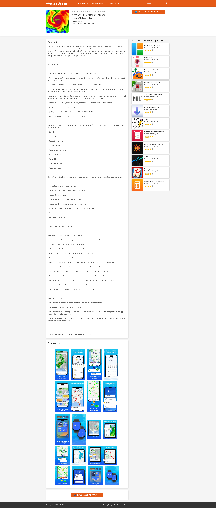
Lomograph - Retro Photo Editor (154, 144)
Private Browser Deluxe (151, 107)
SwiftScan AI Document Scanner (154, 132)
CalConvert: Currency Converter (154, 181)
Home (73, 11)
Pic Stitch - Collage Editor (152, 45)
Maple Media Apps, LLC (83, 18)
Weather (80, 11)
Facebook (117, 505)
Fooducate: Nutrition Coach (152, 70)
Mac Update (61, 505)
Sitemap (131, 505)
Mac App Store (97, 3)
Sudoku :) (147, 119)
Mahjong (147, 169)
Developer (112, 3)
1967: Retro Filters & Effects (153, 95)
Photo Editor (148, 57)
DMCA (124, 505)
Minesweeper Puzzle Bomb (152, 82)
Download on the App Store (150, 12)
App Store (81, 3)
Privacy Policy (107, 505)
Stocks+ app (148, 156)
